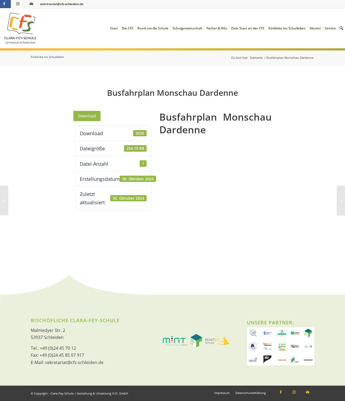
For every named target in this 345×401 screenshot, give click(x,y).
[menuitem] (114, 28)
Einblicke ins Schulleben (47, 57)
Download (87, 115)
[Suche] (341, 28)
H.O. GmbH (120, 393)
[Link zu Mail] (31, 4)
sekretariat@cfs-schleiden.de (62, 4)
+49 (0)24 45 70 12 (58, 348)
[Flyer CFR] (4, 200)
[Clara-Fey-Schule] (20, 28)
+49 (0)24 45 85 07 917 (62, 355)
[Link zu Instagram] (17, 4)
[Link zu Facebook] (280, 393)
